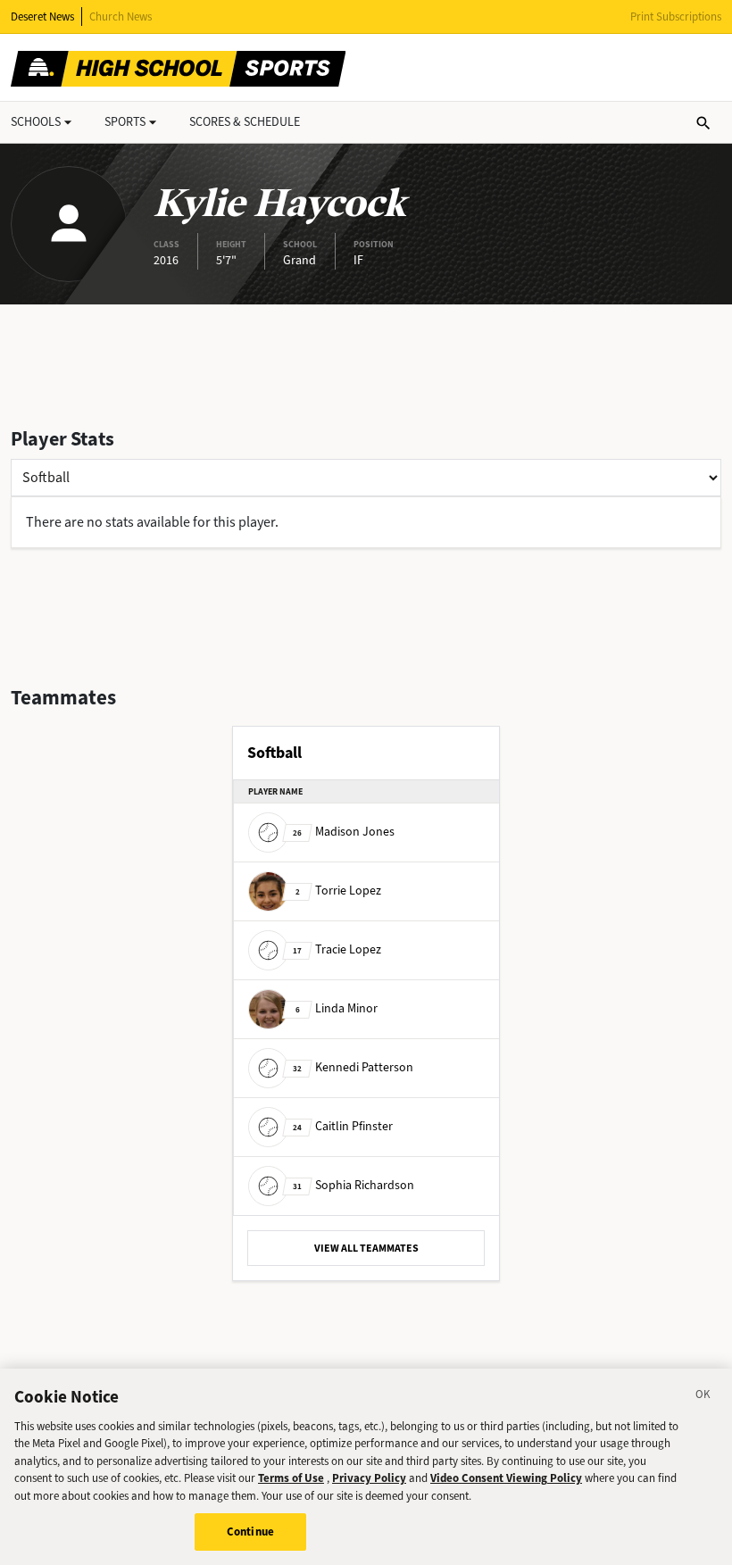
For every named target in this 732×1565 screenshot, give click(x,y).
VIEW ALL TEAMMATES (366, 1248)
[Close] (703, 1397)
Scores (244, 121)
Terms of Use (291, 1478)
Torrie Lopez (338, 890)
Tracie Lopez (337, 949)
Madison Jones (344, 831)
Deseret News (42, 16)
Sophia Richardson (353, 1185)
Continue (250, 1531)
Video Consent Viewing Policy (506, 1478)
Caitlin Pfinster (343, 1126)
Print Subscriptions (675, 16)
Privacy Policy (369, 1478)
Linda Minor (336, 1008)
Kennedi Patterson (353, 1067)
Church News (120, 16)
